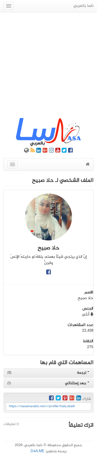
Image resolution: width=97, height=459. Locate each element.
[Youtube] (57, 151)
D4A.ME (37, 451)
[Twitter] (64, 151)
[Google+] (45, 151)
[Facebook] (70, 151)
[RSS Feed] (32, 151)
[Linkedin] (38, 151)
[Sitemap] (26, 151)
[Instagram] (51, 151)
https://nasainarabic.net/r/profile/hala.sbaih (42, 406)
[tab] (48, 372)
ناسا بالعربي (83, 5)
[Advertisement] (48, 65)
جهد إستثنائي (76, 383)
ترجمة (82, 373)
